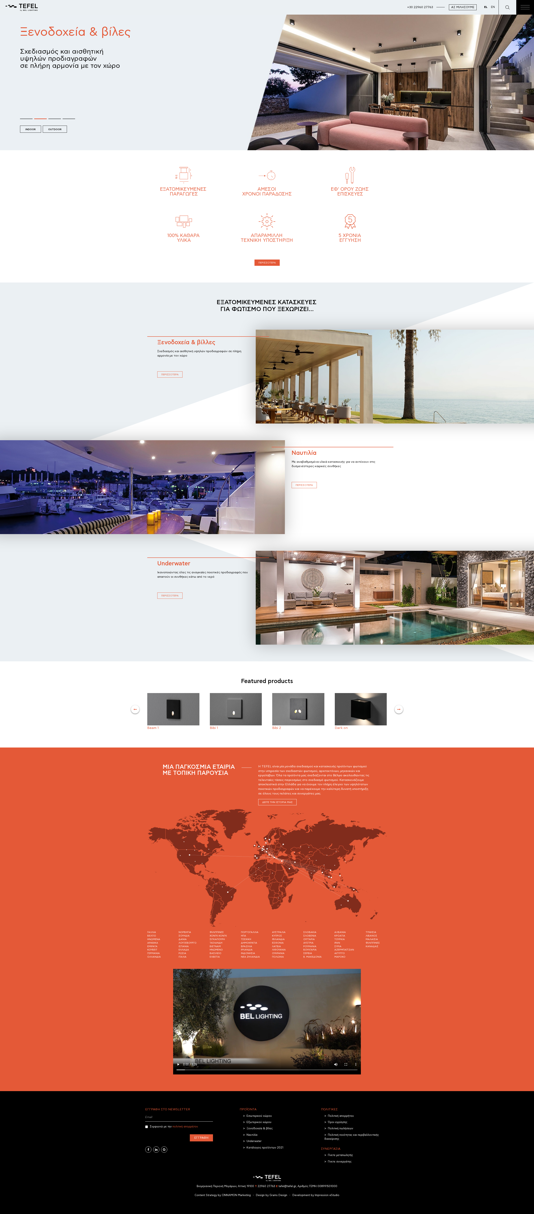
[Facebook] (148, 1149)
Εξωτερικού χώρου (259, 1122)
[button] (26, 118)
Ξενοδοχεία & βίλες (260, 1128)
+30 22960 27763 (420, 7)
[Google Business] (164, 1149)
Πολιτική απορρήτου (341, 1116)
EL (485, 7)
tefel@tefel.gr (286, 1186)
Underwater (173, 564)
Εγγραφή (201, 1137)
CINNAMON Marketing (236, 1195)
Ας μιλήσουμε (462, 7)
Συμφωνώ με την (173, 1126)
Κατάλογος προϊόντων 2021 (265, 1147)
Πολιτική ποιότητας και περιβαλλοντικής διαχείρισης (351, 1137)
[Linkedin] (156, 1149)
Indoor (30, 129)
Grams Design (278, 1195)
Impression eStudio (327, 1195)
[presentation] (135, 709)
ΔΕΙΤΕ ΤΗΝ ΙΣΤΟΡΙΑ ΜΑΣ (277, 802)
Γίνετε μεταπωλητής (340, 1155)
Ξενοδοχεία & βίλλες (186, 342)
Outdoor (55, 129)
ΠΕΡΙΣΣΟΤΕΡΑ (267, 262)
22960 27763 (265, 1186)
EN (493, 7)
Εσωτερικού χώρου (259, 1116)
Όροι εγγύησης (337, 1122)
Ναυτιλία (304, 453)
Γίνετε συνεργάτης (339, 1161)
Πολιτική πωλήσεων (340, 1128)
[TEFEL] (21, 7)
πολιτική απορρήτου (185, 1126)
